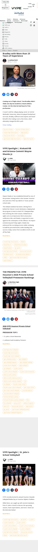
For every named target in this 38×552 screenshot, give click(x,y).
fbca (28, 400)
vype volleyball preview (10, 359)
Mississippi (24, 21)
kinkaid (23, 241)
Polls (6, 39)
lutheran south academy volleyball (12, 381)
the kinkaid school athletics (23, 254)
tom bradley (21, 135)
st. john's (31, 519)
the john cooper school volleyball (12, 387)
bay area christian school (22, 129)
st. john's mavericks (9, 522)
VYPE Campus (8, 48)
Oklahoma (10, 22)
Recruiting (7, 34)
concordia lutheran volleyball (11, 393)
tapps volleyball (23, 365)
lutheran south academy (10, 375)
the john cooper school (19, 384)
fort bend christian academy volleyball (14, 400)
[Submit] (37, 19)
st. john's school (18, 368)
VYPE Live (7, 25)
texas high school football (10, 251)
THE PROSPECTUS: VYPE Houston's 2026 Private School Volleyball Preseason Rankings (18, 274)
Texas (9, 19)
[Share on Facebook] (3, 94)
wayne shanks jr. (8, 260)
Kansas (9, 21)
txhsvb (5, 535)
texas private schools (9, 135)
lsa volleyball (7, 384)
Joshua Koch (14, 60)
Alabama (15, 19)
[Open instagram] (30, 25)
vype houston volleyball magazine (12, 412)
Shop (6, 41)
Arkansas (22, 19)
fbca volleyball (7, 403)
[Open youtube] (34, 25)
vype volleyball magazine (10, 362)
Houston (15, 50)
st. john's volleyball (25, 529)
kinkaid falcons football (20, 245)
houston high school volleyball (11, 356)
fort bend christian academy (11, 397)
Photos (7, 36)
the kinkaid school (8, 254)
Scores (6, 46)
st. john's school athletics (10, 526)
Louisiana (16, 21)
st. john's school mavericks (27, 371)
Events (6, 43)
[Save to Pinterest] (16, 94)
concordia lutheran (27, 390)
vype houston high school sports (12, 139)
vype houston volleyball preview (20, 409)
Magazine (7, 32)
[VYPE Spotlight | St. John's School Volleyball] (19, 475)
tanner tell (6, 406)
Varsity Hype (18, 22)
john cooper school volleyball (11, 390)
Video (6, 30)
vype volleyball (22, 359)
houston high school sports (11, 132)
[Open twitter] (34, 22)
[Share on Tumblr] (12, 94)
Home (4, 50)
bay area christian (8, 129)
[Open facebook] (30, 22)
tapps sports (24, 132)
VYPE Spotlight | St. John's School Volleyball (16, 453)
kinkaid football (8, 248)
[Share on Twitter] (8, 94)
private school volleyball (10, 365)
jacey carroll (17, 403)
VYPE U (6, 27)
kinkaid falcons (7, 245)
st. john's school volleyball (10, 371)
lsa (25, 381)
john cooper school (29, 387)
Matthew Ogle (14, 282)
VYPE (11, 158)
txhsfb (5, 257)
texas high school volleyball (11, 350)
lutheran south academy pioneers (12, 378)
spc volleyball (7, 368)
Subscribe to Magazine (5, 5)
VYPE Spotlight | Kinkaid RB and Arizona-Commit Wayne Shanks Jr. (17, 151)
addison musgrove (28, 403)
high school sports (28, 139)
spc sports (17, 248)
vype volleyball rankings (26, 362)
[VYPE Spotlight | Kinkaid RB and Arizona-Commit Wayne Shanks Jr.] (19, 174)
